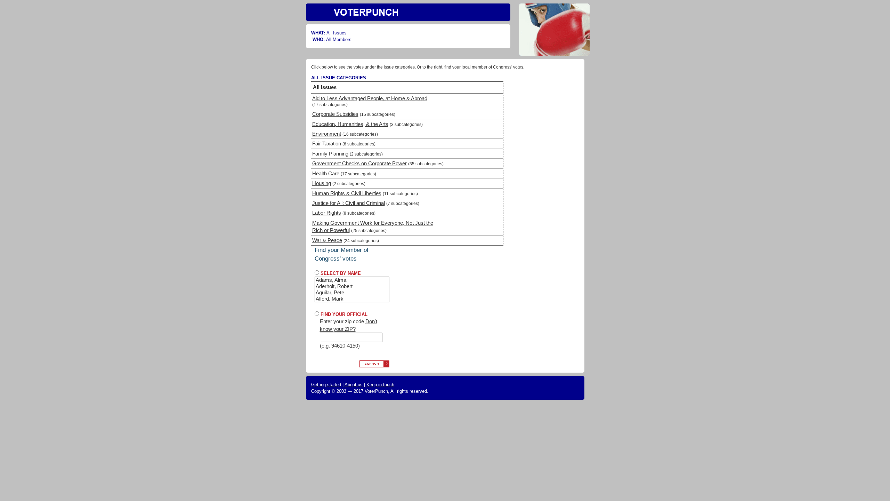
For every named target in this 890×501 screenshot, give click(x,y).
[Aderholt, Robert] (352, 286)
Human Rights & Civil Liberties (346, 193)
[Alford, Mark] (352, 299)
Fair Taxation (326, 143)
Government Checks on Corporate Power (359, 163)
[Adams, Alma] (352, 280)
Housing (321, 183)
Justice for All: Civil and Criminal (348, 203)
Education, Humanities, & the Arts (350, 124)
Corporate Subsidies (335, 114)
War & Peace (327, 240)
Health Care (325, 173)
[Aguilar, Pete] (352, 292)
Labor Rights (326, 213)
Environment (326, 134)
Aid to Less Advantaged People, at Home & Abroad (369, 98)
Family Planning (330, 154)
